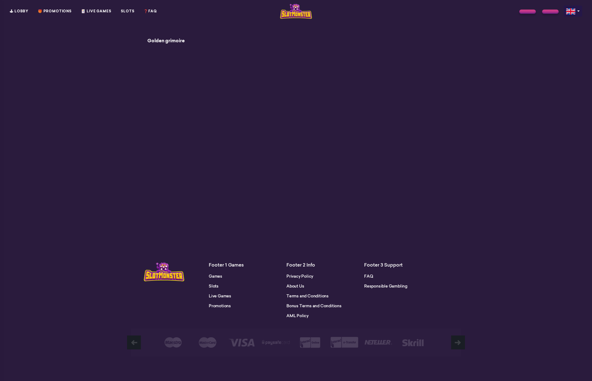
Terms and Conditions (307, 296)
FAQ (368, 276)
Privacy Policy (299, 276)
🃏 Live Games (96, 11)
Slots (127, 11)
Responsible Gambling (385, 286)
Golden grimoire (166, 40)
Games (215, 276)
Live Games (220, 296)
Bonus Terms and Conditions (314, 306)
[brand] (527, 12)
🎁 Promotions (55, 11)
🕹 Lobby (19, 11)
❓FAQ (150, 11)
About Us (295, 286)
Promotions (220, 306)
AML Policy (297, 315)
